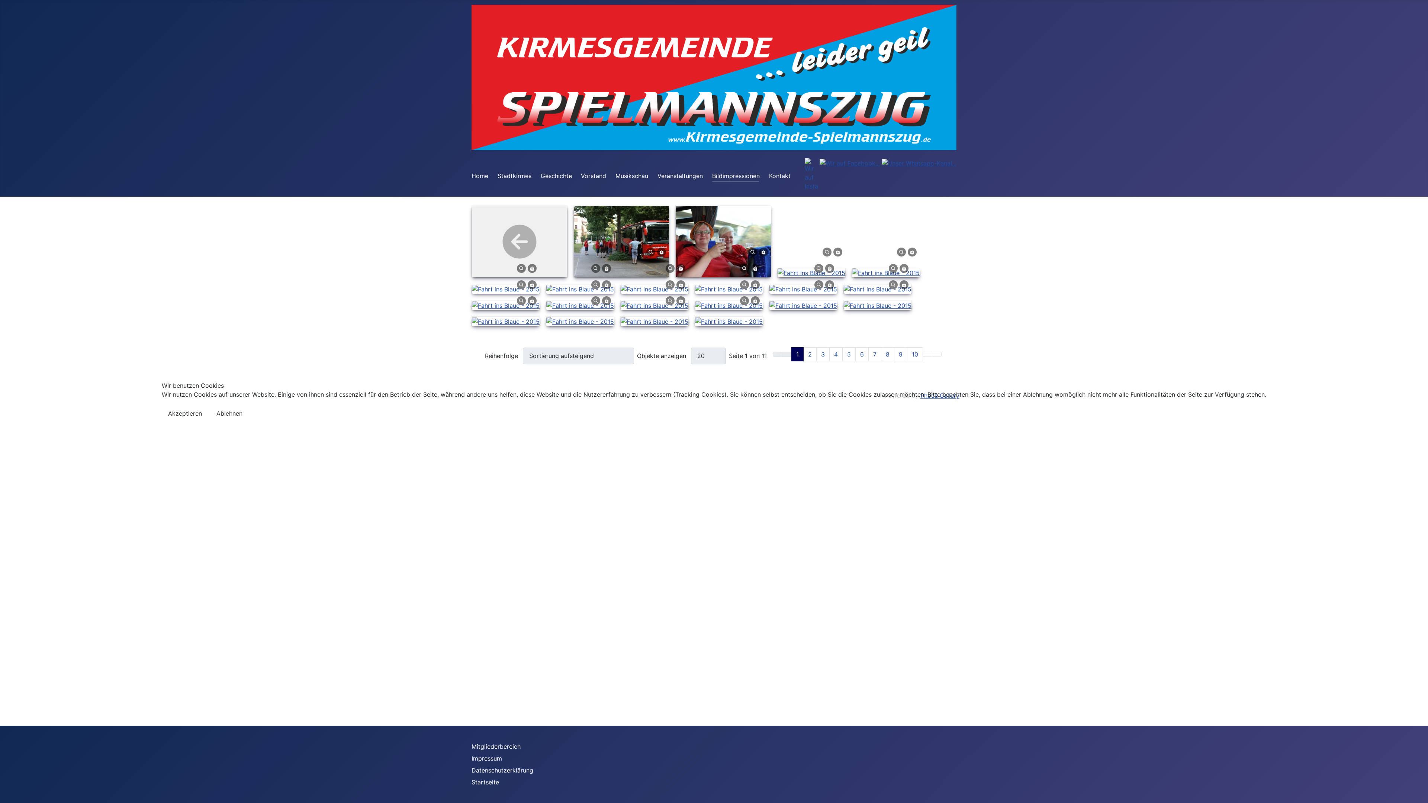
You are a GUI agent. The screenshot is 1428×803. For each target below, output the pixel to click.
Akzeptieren (185, 413)
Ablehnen (229, 413)
